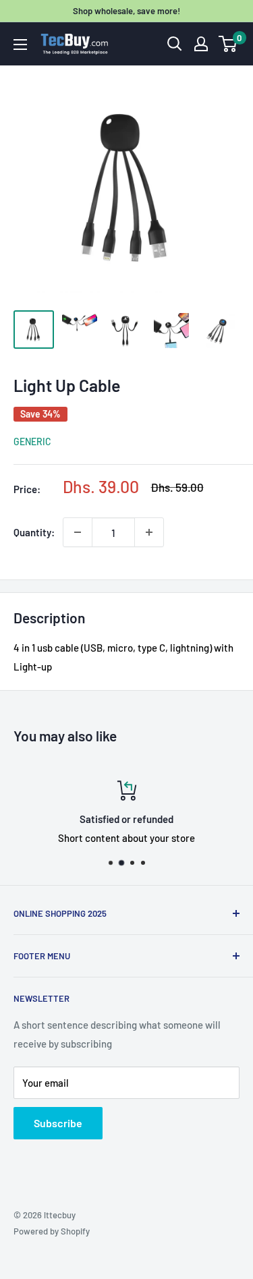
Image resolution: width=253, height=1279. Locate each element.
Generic (32, 441)
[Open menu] (20, 44)
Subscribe (58, 1122)
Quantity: (34, 532)
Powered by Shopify (51, 1231)
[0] (228, 44)
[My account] (201, 43)
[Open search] (174, 43)
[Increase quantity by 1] (149, 532)
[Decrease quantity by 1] (77, 532)
